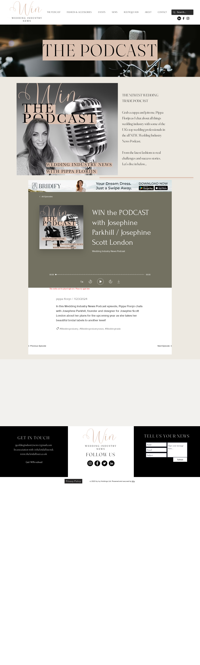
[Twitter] (104, 463)
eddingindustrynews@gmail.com (34, 445)
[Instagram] (188, 18)
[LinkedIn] (179, 18)
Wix (133, 481)
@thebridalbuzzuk (43, 449)
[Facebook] (183, 18)
